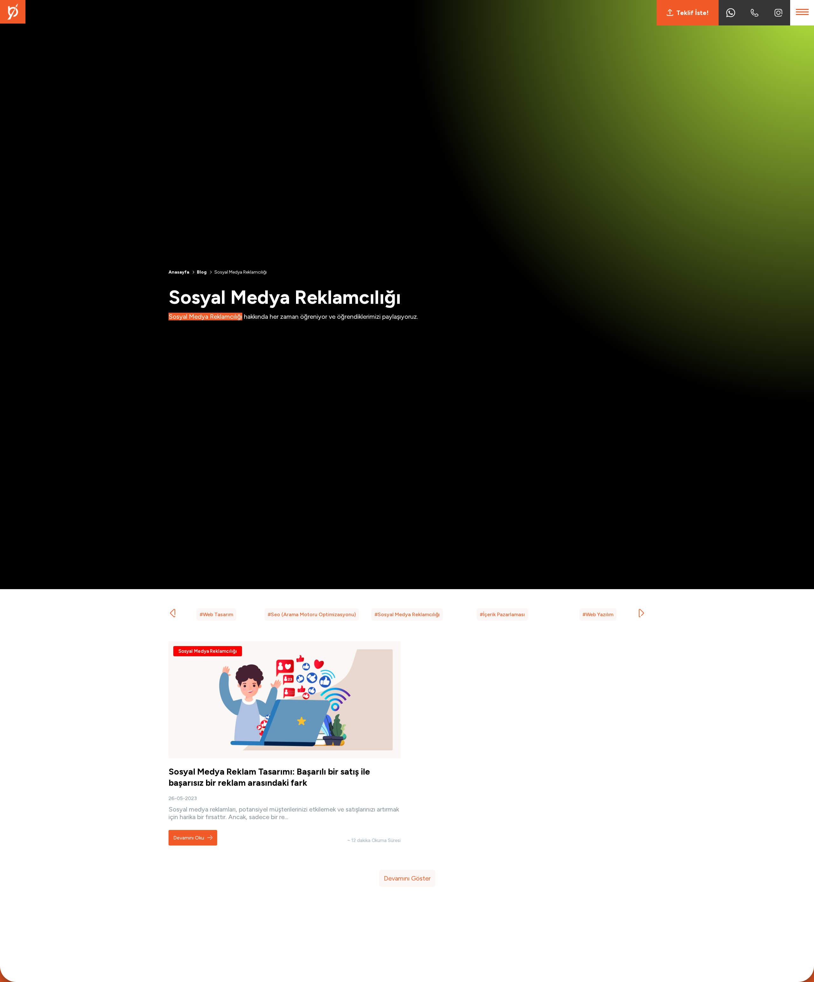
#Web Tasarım (216, 614)
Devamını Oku (189, 838)
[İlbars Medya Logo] (12, 21)
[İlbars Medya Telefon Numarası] (754, 12)
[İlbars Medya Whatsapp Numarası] (730, 12)
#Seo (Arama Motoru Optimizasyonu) (312, 614)
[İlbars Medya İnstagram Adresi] (778, 12)
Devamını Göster (407, 878)
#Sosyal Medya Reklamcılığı (407, 614)
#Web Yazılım (598, 614)
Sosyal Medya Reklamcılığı (207, 651)
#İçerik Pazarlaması (502, 614)
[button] (641, 613)
